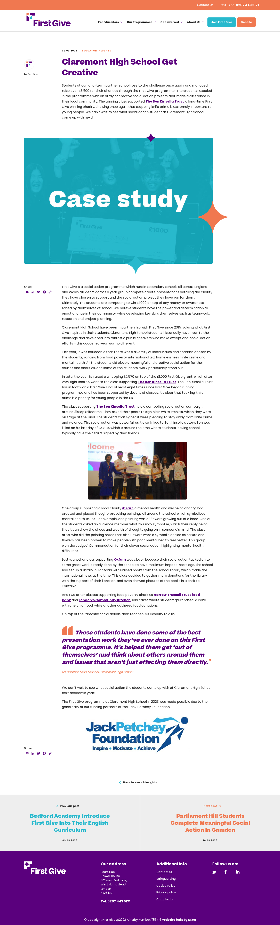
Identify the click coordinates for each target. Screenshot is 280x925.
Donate (246, 22)
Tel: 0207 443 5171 (115, 901)
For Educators (108, 22)
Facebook (226, 872)
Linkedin (238, 872)
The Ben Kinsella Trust (165, 101)
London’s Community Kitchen (105, 600)
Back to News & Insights (140, 782)
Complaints (164, 899)
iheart (127, 508)
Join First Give (221, 22)
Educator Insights (96, 50)
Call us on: (240, 5)
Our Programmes (139, 22)
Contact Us (205, 5)
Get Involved (169, 22)
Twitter (214, 872)
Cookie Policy (165, 886)
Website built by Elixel (179, 920)
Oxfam (120, 559)
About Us (193, 22)
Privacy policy (166, 892)
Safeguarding (166, 879)
